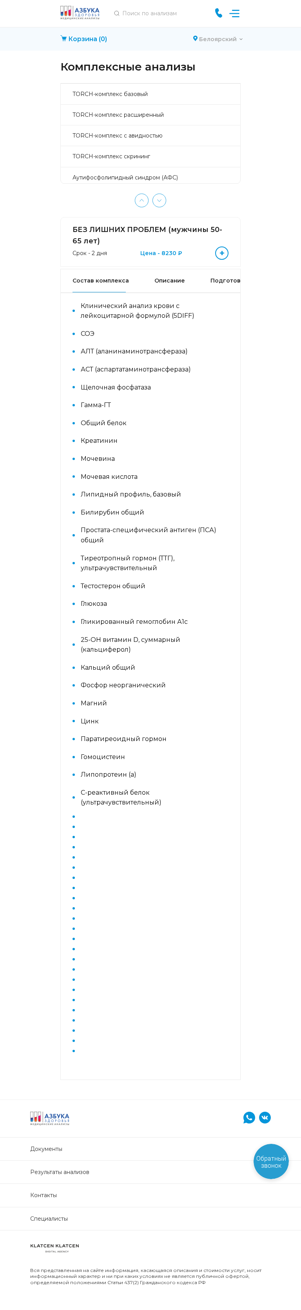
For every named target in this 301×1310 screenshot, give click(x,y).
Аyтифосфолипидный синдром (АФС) (125, 177)
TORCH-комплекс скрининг (111, 156)
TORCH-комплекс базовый (110, 94)
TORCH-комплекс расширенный (118, 114)
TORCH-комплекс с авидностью (118, 135)
